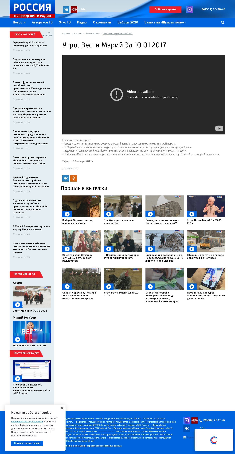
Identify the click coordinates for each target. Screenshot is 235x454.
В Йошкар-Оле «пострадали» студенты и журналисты (121, 256)
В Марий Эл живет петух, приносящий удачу (77, 221)
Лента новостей (92, 34)
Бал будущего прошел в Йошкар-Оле (119, 221)
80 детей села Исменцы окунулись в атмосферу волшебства (77, 258)
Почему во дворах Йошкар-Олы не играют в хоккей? (162, 221)
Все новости (46, 34)
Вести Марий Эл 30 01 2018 (30, 311)
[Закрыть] (62, 408)
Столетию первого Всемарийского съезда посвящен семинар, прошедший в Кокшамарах (161, 297)
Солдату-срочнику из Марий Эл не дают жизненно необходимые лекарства (79, 296)
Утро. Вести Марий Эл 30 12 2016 (121, 294)
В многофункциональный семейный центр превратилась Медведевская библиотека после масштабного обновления (31, 88)
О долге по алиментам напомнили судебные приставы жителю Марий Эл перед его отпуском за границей (30, 206)
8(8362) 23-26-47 (213, 9)
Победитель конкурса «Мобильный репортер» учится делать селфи (206, 296)
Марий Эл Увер (24, 317)
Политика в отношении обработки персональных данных (91, 446)
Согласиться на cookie (27, 443)
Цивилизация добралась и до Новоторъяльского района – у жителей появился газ (164, 258)
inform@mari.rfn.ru (106, 431)
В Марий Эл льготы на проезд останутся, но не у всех (205, 256)
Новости (77, 34)
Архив (17, 283)
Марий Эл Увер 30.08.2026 (29, 346)
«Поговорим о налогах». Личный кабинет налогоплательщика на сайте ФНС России (31, 389)
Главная (66, 34)
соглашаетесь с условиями (27, 422)
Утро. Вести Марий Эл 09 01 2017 (204, 221)
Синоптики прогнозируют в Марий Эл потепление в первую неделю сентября (30, 160)
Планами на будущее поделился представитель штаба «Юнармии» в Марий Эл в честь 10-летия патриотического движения (31, 137)
